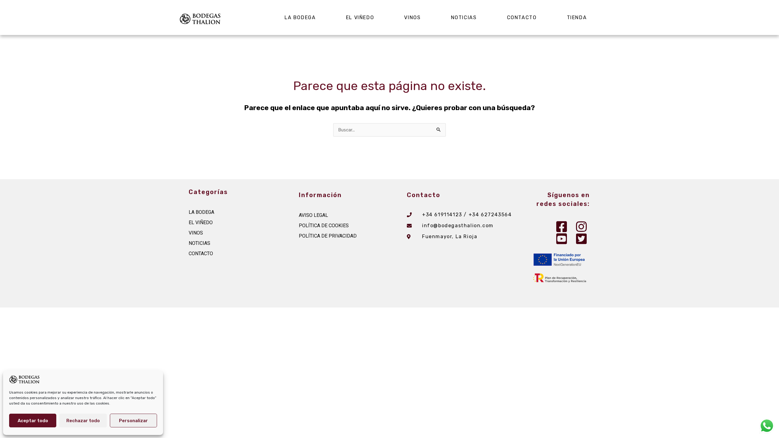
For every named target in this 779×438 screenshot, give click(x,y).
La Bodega (300, 17)
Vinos (412, 17)
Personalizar (133, 420)
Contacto (522, 17)
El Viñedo (360, 17)
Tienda (577, 17)
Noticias (464, 17)
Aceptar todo (33, 420)
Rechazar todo (83, 420)
